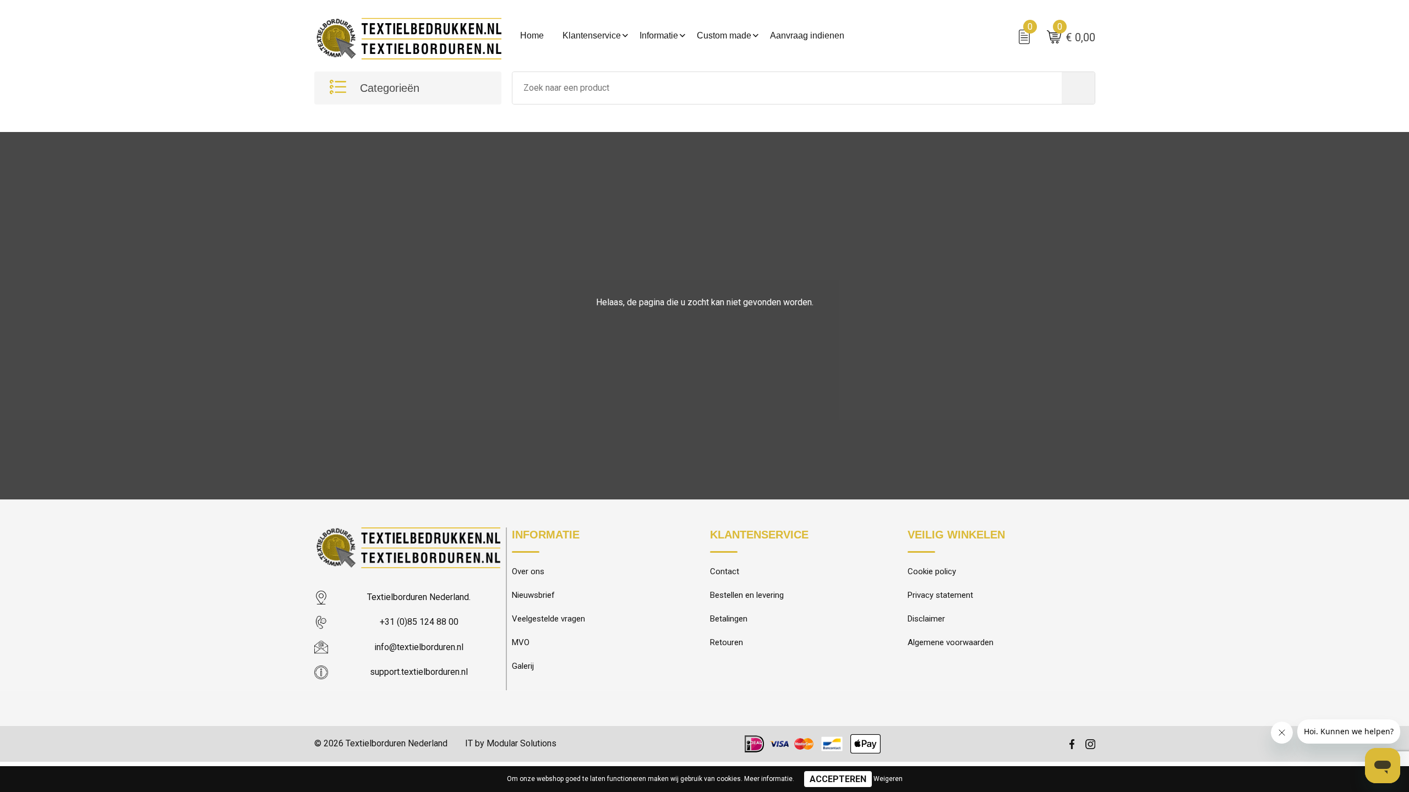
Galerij (523, 666)
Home (532, 35)
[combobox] (787, 88)
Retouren (726, 642)
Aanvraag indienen (807, 35)
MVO (520, 642)
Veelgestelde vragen (548, 619)
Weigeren (888, 779)
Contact (724, 571)
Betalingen (728, 619)
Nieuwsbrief (533, 595)
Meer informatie (768, 779)
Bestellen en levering (747, 595)
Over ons (528, 571)
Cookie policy (932, 571)
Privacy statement (940, 595)
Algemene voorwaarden (950, 642)
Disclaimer (926, 619)
